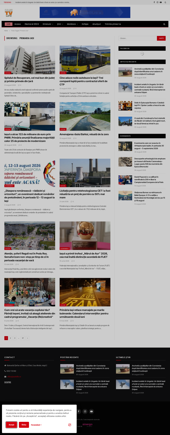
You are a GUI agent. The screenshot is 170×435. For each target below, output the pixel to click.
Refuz (24, 425)
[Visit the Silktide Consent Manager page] (70, 425)
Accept (11, 425)
